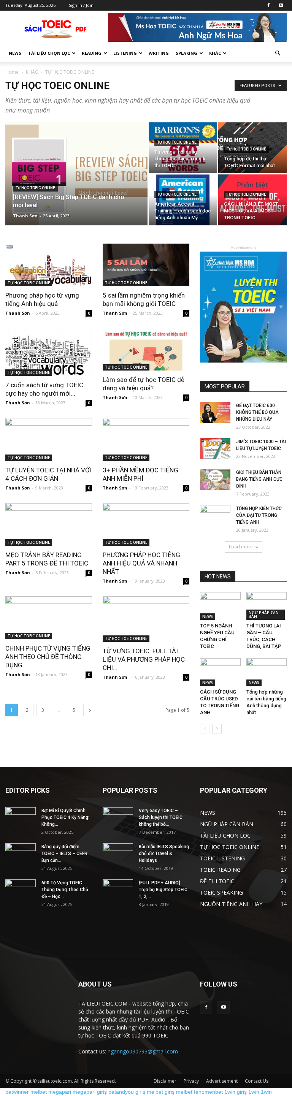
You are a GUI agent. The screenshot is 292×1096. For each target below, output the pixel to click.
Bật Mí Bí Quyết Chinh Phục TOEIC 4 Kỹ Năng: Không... (65, 817)
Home (12, 72)
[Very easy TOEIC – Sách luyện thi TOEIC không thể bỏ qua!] (118, 817)
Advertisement (222, 1081)
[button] (277, 53)
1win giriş (235, 1092)
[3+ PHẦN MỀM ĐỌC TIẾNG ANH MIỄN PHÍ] (146, 439)
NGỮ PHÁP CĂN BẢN (264, 614)
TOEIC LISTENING (222, 858)
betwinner (17, 1092)
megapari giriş (90, 1092)
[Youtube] (281, 5)
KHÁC (32, 72)
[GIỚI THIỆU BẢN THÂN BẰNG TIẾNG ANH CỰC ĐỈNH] (215, 479)
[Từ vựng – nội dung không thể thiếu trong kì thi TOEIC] (183, 147)
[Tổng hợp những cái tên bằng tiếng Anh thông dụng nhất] (266, 672)
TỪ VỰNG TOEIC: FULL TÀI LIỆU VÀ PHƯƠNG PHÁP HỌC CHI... (144, 659)
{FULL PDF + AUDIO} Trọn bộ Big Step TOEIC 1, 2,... (163, 889)
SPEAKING (186, 53)
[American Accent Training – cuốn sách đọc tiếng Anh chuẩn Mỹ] (183, 199)
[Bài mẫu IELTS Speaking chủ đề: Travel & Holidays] (118, 854)
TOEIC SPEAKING (221, 892)
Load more (241, 546)
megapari (59, 1092)
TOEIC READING (220, 869)
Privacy (191, 1081)
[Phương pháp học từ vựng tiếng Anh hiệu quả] (48, 265)
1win (253, 1092)
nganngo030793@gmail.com (143, 1051)
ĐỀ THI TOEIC (217, 881)
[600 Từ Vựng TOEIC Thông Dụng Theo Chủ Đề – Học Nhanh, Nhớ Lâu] (20, 890)
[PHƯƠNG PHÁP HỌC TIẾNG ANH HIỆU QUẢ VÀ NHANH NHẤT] (146, 524)
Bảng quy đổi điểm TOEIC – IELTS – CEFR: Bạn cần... (65, 853)
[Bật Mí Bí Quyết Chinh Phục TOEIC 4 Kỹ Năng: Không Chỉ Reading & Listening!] (20, 817)
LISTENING (125, 53)
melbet (38, 1092)
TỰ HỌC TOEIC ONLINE (35, 188)
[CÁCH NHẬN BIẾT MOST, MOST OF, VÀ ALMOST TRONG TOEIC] (252, 199)
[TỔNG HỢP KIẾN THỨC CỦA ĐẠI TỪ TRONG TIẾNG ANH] (215, 515)
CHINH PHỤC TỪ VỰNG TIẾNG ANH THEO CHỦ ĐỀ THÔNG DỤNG (47, 657)
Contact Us (256, 1081)
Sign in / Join (81, 5)
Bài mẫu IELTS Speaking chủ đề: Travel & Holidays (164, 853)
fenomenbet (208, 1092)
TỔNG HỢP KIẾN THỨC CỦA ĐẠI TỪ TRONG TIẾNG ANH (259, 515)
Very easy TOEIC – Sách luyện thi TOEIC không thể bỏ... (160, 817)
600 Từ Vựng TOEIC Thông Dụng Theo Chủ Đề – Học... (64, 889)
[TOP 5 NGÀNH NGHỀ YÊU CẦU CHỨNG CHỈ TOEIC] (220, 606)
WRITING (159, 53)
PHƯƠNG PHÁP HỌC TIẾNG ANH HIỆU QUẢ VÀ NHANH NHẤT (141, 563)
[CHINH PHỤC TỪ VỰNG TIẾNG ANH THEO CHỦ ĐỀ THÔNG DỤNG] (48, 617)
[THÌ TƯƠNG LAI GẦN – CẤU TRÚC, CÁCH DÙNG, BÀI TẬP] (266, 606)
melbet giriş (161, 1092)
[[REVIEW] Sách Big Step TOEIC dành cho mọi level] (76, 175)
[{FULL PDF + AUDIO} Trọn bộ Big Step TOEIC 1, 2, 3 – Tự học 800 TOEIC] (118, 890)
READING (92, 53)
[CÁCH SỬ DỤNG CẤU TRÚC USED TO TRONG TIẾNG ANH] (220, 672)
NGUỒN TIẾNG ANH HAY (231, 904)
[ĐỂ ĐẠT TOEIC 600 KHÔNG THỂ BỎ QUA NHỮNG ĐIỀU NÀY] (215, 412)
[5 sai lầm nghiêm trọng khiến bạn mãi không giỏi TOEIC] (146, 265)
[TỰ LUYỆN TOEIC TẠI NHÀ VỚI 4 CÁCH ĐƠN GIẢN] (48, 439)
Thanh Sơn (25, 216)
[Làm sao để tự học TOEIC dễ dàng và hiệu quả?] (146, 349)
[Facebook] (268, 5)
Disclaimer (165, 1081)
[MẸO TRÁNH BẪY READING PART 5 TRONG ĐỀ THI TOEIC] (48, 524)
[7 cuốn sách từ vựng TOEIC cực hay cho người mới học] (48, 352)
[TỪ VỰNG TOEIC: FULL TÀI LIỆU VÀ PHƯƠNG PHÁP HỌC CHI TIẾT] (146, 619)
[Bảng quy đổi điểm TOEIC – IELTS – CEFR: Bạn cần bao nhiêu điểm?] (20, 854)
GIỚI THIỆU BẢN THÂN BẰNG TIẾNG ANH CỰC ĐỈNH (259, 479)
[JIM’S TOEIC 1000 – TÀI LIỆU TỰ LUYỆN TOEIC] (215, 448)
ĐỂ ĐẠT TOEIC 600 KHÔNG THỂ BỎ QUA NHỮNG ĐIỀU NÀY (257, 412)
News (15, 53)
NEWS (207, 616)
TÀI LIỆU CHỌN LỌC (49, 53)
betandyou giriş (126, 1092)
